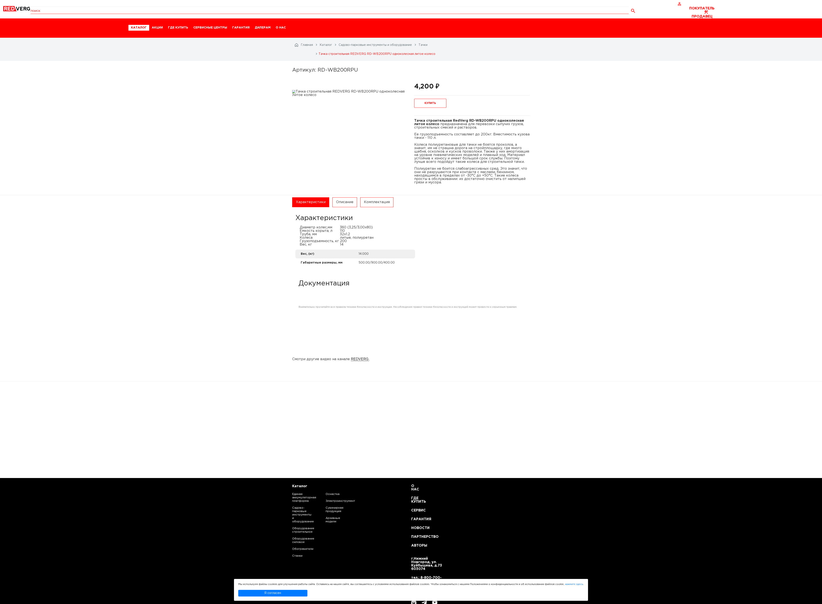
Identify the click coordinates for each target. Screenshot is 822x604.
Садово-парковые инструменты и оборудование (299, 515)
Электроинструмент (337, 501)
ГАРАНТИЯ (241, 27)
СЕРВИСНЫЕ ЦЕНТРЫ (210, 27)
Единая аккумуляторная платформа (299, 497)
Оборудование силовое (299, 540)
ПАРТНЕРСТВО (416, 536)
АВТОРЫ (416, 545)
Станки (297, 556)
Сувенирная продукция (334, 510)
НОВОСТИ (416, 528)
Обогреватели (299, 549)
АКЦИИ (157, 27)
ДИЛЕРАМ (263, 27)
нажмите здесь (574, 584)
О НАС (281, 27)
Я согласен (272, 593)
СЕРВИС (416, 510)
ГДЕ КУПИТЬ (178, 27)
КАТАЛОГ (139, 27)
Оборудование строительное (299, 530)
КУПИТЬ (430, 103)
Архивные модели (333, 520)
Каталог (299, 486)
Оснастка (333, 494)
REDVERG (359, 359)
